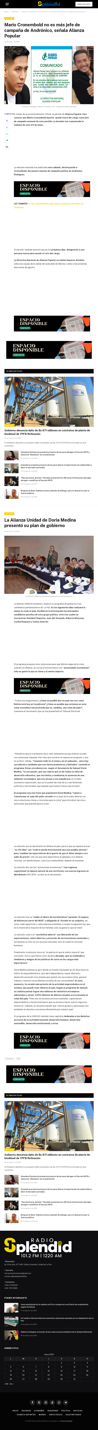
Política (65, 1411)
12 (11, 1371)
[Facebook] (6, 120)
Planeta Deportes (26, 1415)
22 (49, 1375)
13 (23, 1371)
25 (87, 1375)
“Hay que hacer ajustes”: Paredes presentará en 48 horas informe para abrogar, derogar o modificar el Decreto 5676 (56, 479)
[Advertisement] (55, 148)
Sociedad (26, 1411)
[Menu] (7, 4)
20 (23, 1375)
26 (11, 1379)
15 (49, 1371)
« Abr (6, 1384)
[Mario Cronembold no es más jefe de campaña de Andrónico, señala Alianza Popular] (49, 75)
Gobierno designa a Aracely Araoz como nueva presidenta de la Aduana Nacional (56, 1332)
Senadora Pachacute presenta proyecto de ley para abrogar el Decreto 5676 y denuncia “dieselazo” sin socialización (55, 453)
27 (23, 1379)
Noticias (77, 1411)
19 (11, 1375)
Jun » (12, 1384)
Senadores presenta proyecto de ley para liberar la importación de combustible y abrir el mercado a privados (56, 466)
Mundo (42, 1415)
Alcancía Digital (66, 1421)
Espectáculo (56, 1415)
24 (74, 1375)
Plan (18, 1059)
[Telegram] (6, 140)
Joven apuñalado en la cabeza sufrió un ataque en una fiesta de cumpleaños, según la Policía (55, 1305)
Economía (39, 1411)
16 (61, 1371)
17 (74, 1371)
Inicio (15, 1411)
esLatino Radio (73, 1415)
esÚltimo (9, 18)
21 (36, 1375)
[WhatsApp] (6, 133)
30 (61, 1379)
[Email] (6, 146)
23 (61, 1375)
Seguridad (52, 1411)
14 (36, 1371)
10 (74, 1367)
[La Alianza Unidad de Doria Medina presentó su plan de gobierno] (49, 565)
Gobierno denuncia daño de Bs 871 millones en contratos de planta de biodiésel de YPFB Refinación (47, 432)
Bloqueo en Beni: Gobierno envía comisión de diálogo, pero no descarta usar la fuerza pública (55, 492)
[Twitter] (6, 127)
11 (87, 1367)
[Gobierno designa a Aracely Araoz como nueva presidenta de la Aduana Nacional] (11, 1335)
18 (87, 1371)
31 (74, 1379)
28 (36, 1379)
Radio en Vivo (84, 4)
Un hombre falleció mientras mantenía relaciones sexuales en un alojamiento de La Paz (57, 1319)
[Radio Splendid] (49, 4)
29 (49, 1379)
